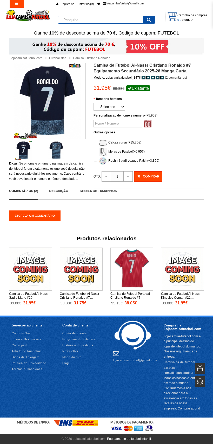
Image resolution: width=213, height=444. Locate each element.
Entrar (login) (86, 3)
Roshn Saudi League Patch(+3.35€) (133, 160)
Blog (65, 363)
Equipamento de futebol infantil (129, 439)
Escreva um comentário (35, 216)
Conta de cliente (74, 333)
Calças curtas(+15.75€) (124, 142)
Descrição (58, 191)
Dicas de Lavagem (25, 357)
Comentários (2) (23, 191)
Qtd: (97, 176)
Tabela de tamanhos (98, 191)
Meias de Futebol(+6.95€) (126, 151)
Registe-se (67, 3)
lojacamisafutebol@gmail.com (125, 3)
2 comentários (176, 77)
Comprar (151, 176)
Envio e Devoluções (27, 339)
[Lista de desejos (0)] (98, 3)
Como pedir (20, 345)
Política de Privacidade (29, 363)
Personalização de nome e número (119, 115)
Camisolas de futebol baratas (179, 364)
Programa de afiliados (78, 339)
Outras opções (104, 132)
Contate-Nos (21, 333)
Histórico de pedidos (77, 345)
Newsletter (70, 351)
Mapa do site (72, 357)
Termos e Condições (27, 369)
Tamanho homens (109, 99)
